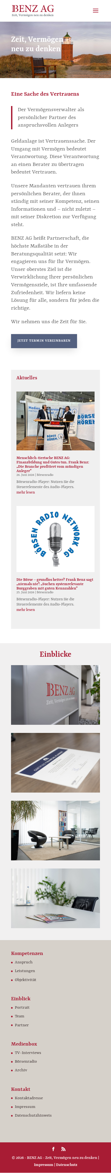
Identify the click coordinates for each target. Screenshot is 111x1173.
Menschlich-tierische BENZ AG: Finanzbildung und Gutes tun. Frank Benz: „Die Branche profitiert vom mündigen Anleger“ (52, 464)
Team (19, 1016)
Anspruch (24, 962)
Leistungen (25, 971)
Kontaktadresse (29, 1098)
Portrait (22, 1007)
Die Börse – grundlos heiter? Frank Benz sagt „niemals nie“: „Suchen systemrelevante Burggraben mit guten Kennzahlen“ (54, 584)
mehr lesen (25, 492)
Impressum (25, 1107)
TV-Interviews (28, 1053)
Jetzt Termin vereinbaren (44, 341)
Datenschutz (66, 1165)
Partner (22, 1025)
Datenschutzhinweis (33, 1115)
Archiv (21, 1070)
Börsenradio (45, 475)
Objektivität (25, 980)
